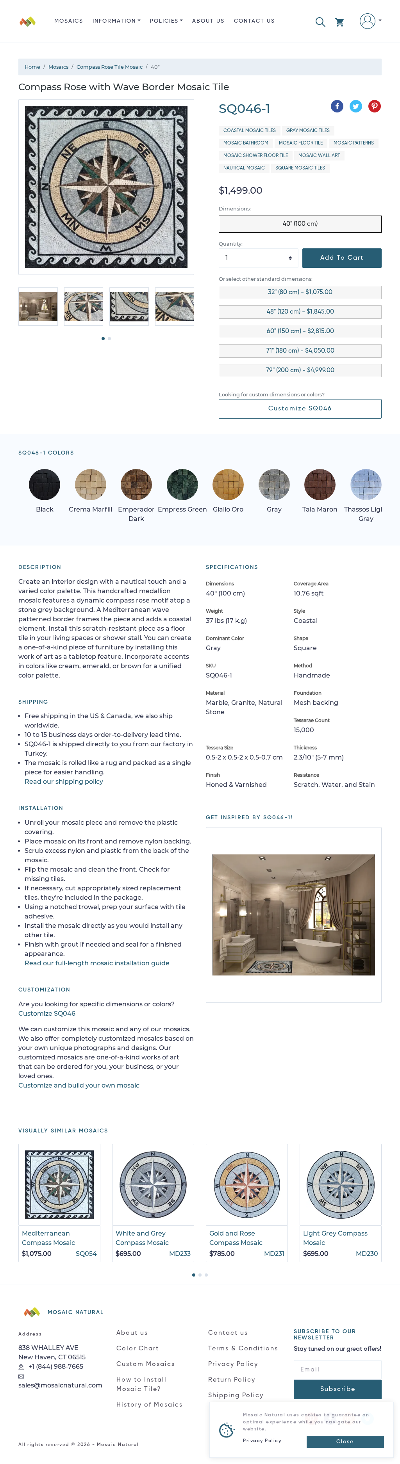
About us (208, 21)
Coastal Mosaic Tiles (249, 130)
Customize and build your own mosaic (78, 1085)
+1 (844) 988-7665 (55, 1366)
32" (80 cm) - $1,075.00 (300, 292)
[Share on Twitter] (356, 106)
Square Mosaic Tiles (300, 168)
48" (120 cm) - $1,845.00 (300, 312)
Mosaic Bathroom (245, 143)
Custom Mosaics (145, 1364)
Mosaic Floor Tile (301, 143)
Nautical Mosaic (244, 168)
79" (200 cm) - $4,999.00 (300, 370)
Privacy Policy (233, 1364)
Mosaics (68, 21)
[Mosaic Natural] (27, 27)
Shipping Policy (236, 1396)
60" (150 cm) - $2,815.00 (300, 331)
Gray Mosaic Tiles (308, 130)
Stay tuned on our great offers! (337, 1349)
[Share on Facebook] (337, 106)
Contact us (254, 21)
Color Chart (137, 1349)
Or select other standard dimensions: (265, 279)
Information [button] (114, 21)
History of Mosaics (149, 1405)
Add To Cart (342, 258)
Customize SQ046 (300, 409)
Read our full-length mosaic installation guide (97, 963)
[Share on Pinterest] (375, 106)
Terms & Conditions (243, 1349)
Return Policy (231, 1380)
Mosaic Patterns (354, 143)
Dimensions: (235, 209)
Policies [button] (164, 21)
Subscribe (337, 1389)
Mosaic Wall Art (319, 155)
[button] (320, 21)
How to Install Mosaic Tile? (141, 1385)
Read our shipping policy (64, 781)
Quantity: (231, 244)
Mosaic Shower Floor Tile (255, 155)
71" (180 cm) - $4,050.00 (300, 351)
